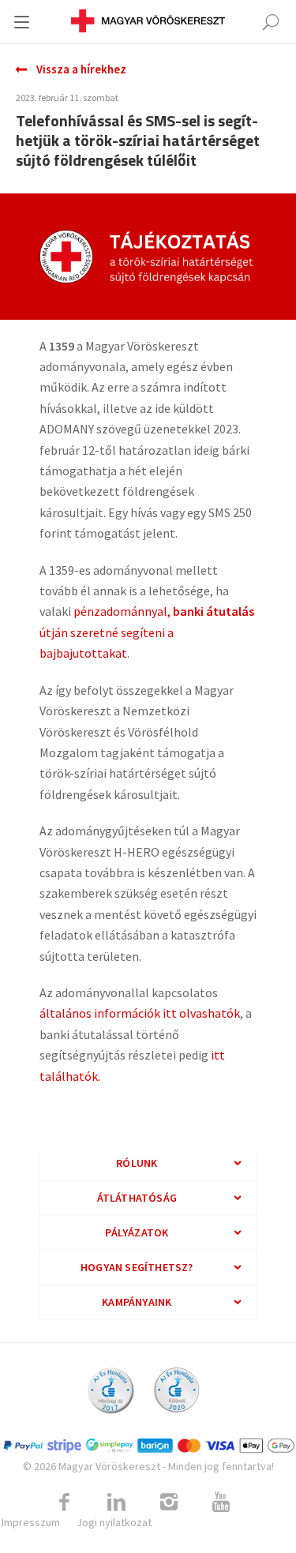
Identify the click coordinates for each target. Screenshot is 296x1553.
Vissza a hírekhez (81, 69)
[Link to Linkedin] (117, 1502)
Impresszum (31, 1522)
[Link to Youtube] (221, 1502)
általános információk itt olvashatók (139, 1013)
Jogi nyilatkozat (114, 1522)
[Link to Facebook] (65, 1502)
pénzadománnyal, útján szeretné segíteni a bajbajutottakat (146, 632)
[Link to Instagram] (169, 1502)
